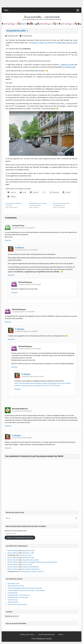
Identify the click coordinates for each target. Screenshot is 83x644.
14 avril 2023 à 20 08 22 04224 (21, 411)
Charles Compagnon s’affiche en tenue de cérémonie (39, 562)
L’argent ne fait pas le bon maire (17, 597)
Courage (48, 638)
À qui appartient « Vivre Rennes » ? (18, 595)
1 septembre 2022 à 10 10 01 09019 (23, 228)
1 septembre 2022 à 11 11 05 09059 (23, 312)
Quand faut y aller (28, 550)
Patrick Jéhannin (13, 550)
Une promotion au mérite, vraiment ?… (32, 571)
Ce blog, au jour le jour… (27, 634)
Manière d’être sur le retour (37, 203)
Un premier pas (12, 593)
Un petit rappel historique (46, 634)
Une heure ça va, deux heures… (17, 604)
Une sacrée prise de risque (61, 203)
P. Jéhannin (19, 247)
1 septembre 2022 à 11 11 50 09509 (26, 331)
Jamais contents (12, 602)
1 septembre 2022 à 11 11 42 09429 (26, 250)
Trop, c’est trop (27, 564)
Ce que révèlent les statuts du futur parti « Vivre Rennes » (26, 590)
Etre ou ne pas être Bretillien (16, 623)
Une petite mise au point (30, 560)
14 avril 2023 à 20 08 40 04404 (21, 438)
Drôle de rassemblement (30, 567)
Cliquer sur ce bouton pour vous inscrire (20, 537)
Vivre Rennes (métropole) (30, 569)
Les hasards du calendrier (13, 203)
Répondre (8, 240)
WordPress (40, 638)
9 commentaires (27, 35)
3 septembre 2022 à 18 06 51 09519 (33, 376)
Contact (60, 634)
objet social (71, 67)
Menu (6, 10)
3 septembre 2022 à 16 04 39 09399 (29, 284)
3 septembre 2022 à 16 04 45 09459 (29, 348)
